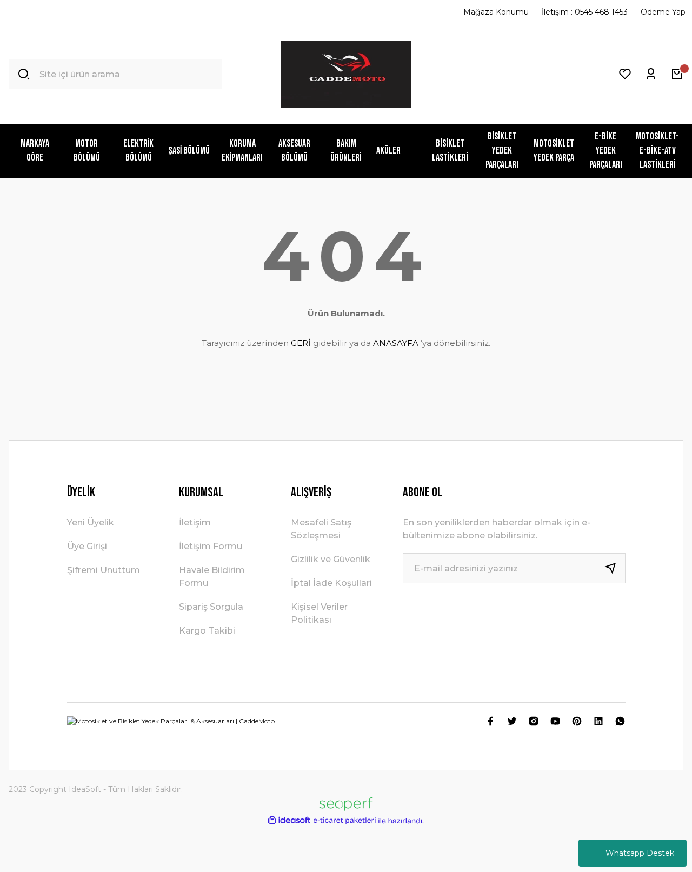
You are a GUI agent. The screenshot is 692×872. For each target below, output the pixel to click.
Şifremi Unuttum (103, 570)
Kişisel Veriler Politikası (319, 613)
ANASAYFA (395, 343)
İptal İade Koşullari (331, 583)
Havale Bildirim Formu (212, 576)
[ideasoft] (289, 821)
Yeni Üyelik (90, 522)
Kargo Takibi (207, 630)
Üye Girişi (87, 546)
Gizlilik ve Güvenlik (330, 559)
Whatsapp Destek (640, 853)
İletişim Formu (210, 546)
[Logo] (346, 74)
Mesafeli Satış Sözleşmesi (321, 529)
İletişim (195, 522)
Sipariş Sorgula (211, 607)
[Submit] (615, 568)
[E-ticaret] (344, 821)
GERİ (301, 343)
